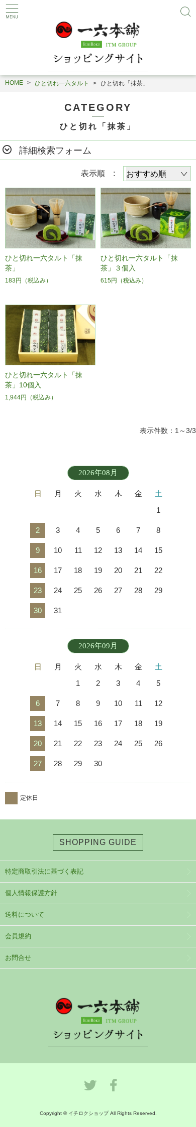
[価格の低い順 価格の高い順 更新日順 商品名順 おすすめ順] (157, 173)
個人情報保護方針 (31, 893)
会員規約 (18, 936)
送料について (24, 914)
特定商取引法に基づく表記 (44, 871)
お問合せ (18, 957)
